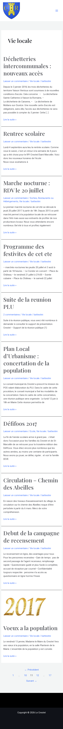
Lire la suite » (9, 119)
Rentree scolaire (24, 133)
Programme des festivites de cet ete (27, 250)
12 (37, 675)
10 (25, 675)
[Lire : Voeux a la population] (24, 607)
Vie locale (34, 81)
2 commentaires (11, 314)
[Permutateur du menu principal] (57, 10)
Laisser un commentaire (15, 81)
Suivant (31, 680)
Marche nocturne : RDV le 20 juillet (26, 186)
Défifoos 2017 (20, 423)
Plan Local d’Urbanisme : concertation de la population (26, 359)
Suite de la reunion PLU (27, 303)
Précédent (31, 669)
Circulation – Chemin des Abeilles (30, 483)
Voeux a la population (30, 627)
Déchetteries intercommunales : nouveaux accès (27, 66)
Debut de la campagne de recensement (31, 536)
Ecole (32, 431)
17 (50, 675)
